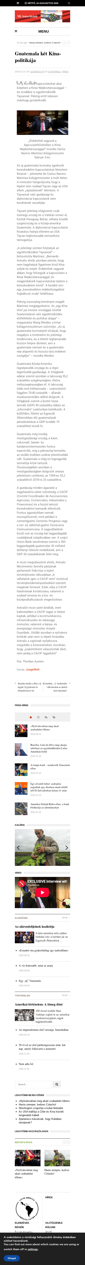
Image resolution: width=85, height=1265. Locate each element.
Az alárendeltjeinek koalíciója (34, 926)
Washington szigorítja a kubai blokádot (47, 42)
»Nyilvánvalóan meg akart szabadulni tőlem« (44, 727)
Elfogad (12, 1258)
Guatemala (54, 72)
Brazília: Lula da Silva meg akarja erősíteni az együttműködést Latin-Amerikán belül (49, 748)
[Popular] (30, 717)
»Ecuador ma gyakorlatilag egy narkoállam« (43, 950)
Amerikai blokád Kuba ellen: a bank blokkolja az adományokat (49, 805)
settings (33, 1249)
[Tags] (54, 717)
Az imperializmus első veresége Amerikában (43, 1030)
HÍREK (65, 72)
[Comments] (46, 717)
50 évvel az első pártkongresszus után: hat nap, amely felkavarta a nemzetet (42, 1047)
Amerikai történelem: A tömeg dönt (38, 1004)
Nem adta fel (26, 1064)
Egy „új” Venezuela (30, 981)
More (65, 918)
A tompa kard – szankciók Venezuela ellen (50, 766)
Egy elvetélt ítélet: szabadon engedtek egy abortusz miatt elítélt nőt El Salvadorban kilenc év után (49, 787)
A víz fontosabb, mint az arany (36, 965)
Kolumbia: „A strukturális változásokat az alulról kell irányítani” (55, 687)
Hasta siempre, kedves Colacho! (37, 1104)
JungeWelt (33, 669)
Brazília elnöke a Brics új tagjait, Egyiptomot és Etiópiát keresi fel (29, 687)
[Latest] (38, 717)
